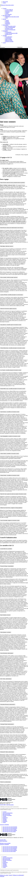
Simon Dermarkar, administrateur (7, 653)
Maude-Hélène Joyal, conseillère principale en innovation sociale (13, 388)
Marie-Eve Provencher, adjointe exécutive (8, 308)
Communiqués (8, 37)
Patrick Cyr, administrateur (6, 781)
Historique (7, 12)
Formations (7, 22)
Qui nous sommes (9, 10)
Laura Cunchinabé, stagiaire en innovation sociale (10, 520)
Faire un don (5, 1)
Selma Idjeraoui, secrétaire (6, 632)
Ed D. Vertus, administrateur (6, 678)
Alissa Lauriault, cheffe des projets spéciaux (9, 277)
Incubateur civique (9, 28)
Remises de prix (8, 34)
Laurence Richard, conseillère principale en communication (12, 294)
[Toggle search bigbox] (0, 46)
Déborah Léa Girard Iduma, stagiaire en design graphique (11, 507)
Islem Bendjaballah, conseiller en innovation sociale (10, 436)
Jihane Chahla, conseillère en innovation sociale (10, 453)
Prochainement (8, 32)
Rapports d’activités (9, 41)
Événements (5, 30)
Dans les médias (8, 39)
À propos (4, 8)
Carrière (7, 13)
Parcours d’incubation (7, 815)
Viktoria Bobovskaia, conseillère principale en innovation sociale (13, 348)
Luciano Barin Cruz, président (6, 548)
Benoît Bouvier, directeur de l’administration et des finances (12, 227)
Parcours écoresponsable (10, 29)
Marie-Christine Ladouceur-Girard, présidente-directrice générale (12, 182)
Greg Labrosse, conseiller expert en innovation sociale (11, 324)
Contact (4, 2)
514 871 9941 (3, 804)
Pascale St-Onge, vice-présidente (7, 566)
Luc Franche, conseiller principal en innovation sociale (11, 370)
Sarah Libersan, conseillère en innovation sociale (10, 411)
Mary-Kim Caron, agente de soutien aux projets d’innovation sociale (13, 493)
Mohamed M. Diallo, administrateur (7, 751)
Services (4, 19)
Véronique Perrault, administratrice (7, 724)
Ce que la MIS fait (9, 9)
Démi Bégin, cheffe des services (7, 246)
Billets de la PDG (8, 40)
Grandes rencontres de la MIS (11, 33)
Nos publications (8, 36)
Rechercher (2, 47)
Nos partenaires (8, 14)
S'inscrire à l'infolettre (4, 824)
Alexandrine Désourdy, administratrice (8, 704)
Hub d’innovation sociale (10, 26)
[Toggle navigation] (0, 6)
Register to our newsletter (5, 843)
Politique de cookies (4, 875)
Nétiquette (2, 876)
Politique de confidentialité (18, 875)
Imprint (10, 875)
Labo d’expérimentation (10, 27)
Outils (6, 17)
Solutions (7, 21)
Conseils (7, 20)
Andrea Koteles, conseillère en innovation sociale (10, 475)
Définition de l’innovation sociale (12, 16)
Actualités (5, 35)
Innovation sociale (6, 15)
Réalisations (7, 23)
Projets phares (5, 25)
